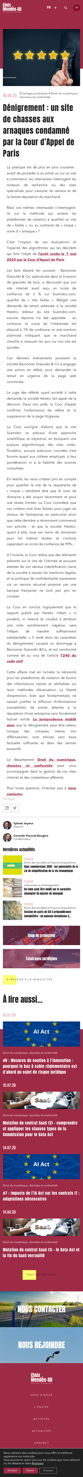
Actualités (41, 1431)
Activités (41, 1419)
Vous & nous (41, 1395)
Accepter (12, 1470)
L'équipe (41, 1407)
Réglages (37, 1463)
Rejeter (30, 1470)
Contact (41, 1443)
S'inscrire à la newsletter (30, 980)
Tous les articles (41, 1275)
